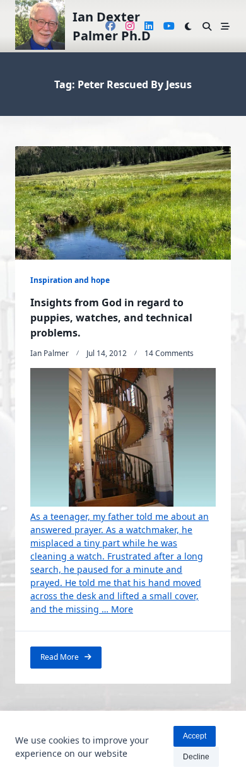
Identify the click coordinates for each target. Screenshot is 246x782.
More (122, 609)
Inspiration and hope (70, 280)
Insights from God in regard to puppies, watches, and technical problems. (111, 318)
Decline (196, 756)
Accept (194, 736)
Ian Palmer (49, 353)
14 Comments (169, 353)
